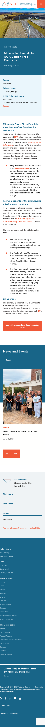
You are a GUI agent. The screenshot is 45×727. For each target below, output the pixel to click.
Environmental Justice (9, 615)
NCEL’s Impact (6, 632)
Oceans (3, 608)
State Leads (4, 569)
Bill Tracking (4, 553)
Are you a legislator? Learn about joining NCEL (21, 528)
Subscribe (7, 519)
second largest (22, 168)
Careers (3, 647)
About (2, 628)
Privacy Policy (5, 705)
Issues (2, 582)
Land (2, 586)
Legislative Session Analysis (11, 640)
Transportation (5, 604)
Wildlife (3, 593)
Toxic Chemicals (6, 619)
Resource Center (7, 556)
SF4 (39, 311)
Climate (3, 601)
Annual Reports (6, 636)
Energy (3, 597)
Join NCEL (4, 565)
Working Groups (6, 573)
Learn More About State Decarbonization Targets (22, 326)
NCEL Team (4, 643)
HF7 (16, 137)
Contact (6, 106)
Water (2, 589)
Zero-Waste (4, 612)
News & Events (6, 654)
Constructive (13, 713)
